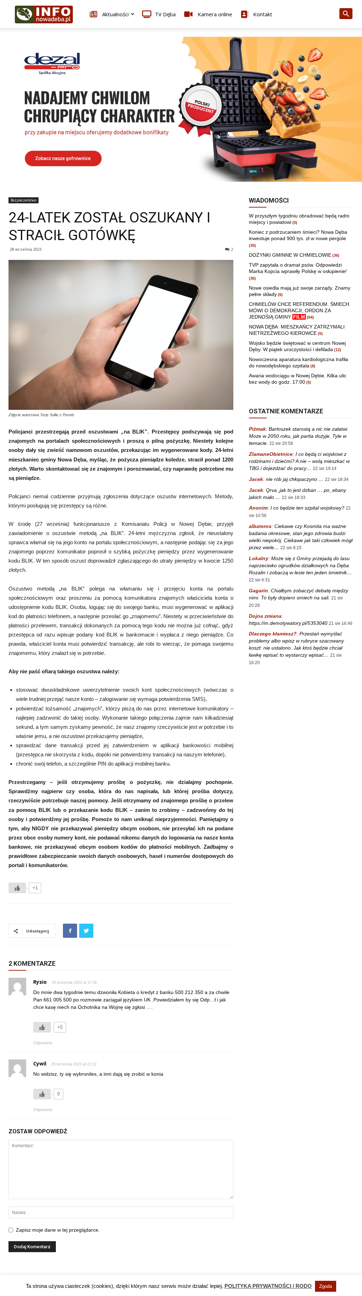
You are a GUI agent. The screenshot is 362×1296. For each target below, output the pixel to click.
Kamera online (214, 14)
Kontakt (262, 14)
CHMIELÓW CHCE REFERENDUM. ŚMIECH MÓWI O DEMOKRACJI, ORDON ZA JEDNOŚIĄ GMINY (299, 310)
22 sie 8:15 (291, 547)
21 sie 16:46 (340, 623)
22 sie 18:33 (293, 497)
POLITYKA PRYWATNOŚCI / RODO (268, 1286)
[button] (345, 14)
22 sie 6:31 (259, 579)
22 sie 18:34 (337, 479)
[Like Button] (17, 888)
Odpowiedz (43, 1043)
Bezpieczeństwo (23, 200)
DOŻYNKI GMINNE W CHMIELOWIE (290, 255)
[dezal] (181, 109)
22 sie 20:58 (281, 443)
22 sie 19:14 (325, 468)
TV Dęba (165, 14)
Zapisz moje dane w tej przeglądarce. (58, 1230)
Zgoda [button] (325, 1286)
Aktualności (115, 14)
